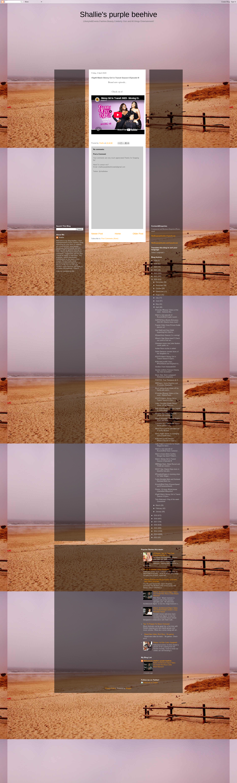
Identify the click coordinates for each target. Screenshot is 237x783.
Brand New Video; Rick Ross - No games (159, 634)
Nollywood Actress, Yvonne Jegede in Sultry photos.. (167, 409)
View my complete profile (65, 271)
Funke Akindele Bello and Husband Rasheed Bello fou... (167, 480)
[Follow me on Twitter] (149, 683)
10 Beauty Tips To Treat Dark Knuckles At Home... (163, 554)
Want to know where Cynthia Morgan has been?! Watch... (166, 455)
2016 (156, 525)
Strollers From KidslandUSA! (165, 367)
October (159, 288)
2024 (156, 267)
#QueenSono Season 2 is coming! (167, 335)
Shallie (61, 237)
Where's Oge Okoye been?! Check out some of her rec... (167, 339)
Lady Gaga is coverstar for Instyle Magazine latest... (167, 445)
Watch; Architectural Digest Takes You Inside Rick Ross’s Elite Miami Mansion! (165, 594)
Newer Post (97, 233)
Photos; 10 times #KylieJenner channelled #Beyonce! (166, 490)
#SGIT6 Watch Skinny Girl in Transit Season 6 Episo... (165, 358)
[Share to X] (123, 143)
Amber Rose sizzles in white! (165, 348)
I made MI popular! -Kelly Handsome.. (156, 569)
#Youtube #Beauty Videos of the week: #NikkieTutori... (166, 394)
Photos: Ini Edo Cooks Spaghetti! (165, 642)
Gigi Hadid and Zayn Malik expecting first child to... (164, 331)
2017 (156, 522)
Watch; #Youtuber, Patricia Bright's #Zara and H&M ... (167, 419)
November (160, 285)
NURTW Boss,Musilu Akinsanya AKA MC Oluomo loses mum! (166, 321)
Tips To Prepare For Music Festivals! (156, 624)
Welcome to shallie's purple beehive (157, 661)
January (159, 512)
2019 (156, 515)
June (158, 301)
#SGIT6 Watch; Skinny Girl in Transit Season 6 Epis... (165, 399)
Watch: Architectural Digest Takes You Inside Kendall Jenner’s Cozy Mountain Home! (165, 610)
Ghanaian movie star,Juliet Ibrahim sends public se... (167, 344)
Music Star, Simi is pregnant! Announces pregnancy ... (165, 376)
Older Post (138, 233)
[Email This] (119, 143)
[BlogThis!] (121, 143)
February (159, 508)
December (160, 282)
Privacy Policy (110, 688)
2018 (156, 519)
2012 (156, 537)
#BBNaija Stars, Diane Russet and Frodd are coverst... (167, 465)
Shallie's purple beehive (118, 14)
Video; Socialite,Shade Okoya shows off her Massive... (166, 404)
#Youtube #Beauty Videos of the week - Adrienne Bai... (166, 311)
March (158, 505)
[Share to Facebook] (126, 143)
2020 (156, 279)
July (157, 298)
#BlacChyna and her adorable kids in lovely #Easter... (167, 430)
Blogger (128, 688)
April (157, 307)
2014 (156, 531)
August (158, 295)
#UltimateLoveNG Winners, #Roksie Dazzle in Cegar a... (166, 440)
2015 (156, 528)
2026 (156, 261)
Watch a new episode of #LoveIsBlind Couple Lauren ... (167, 316)
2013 (156, 534)
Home (118, 233)
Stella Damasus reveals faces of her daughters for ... (166, 352)
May (157, 304)
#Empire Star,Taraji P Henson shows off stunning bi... (165, 414)
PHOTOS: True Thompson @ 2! (166, 380)
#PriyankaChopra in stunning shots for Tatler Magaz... (167, 475)
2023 (156, 270)
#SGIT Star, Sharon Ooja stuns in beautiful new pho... (167, 470)
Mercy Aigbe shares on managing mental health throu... (167, 435)
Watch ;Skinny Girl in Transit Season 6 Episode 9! (165, 460)
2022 (156, 273)
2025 (156, 264)
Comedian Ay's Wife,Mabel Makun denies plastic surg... (167, 424)
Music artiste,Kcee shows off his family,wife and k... (167, 389)
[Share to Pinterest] (128, 143)
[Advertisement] (118, 47)
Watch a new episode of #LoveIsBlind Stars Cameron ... (167, 450)
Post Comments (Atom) (109, 238)
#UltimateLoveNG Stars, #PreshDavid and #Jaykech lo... (167, 363)
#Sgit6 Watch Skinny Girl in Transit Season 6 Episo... (167, 495)
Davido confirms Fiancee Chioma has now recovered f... (167, 371)
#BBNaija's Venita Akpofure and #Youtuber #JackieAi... (166, 384)
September (160, 291)
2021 (156, 276)
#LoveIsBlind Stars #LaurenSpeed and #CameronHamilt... (167, 485)
